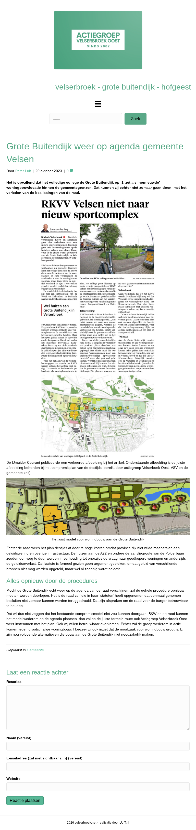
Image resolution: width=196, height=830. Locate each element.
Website (13, 779)
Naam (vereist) (18, 738)
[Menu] (98, 103)
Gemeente (35, 650)
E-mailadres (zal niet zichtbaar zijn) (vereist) (44, 758)
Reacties (13, 682)
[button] (135, 119)
